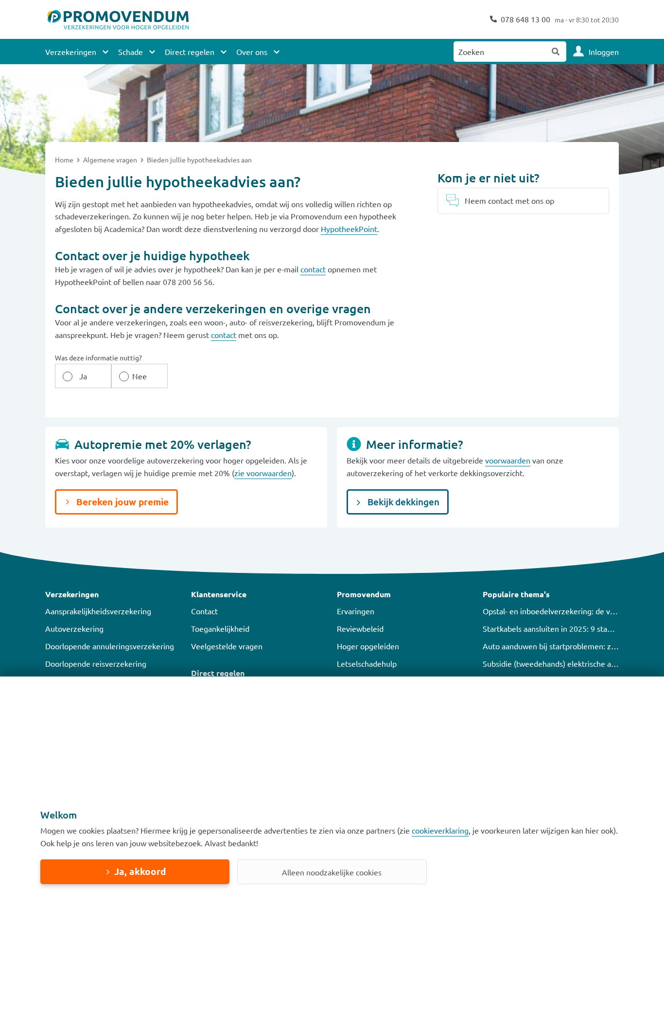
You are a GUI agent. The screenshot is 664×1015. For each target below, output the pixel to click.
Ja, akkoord (140, 871)
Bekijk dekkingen (402, 502)
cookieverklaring (440, 830)
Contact (204, 611)
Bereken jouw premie (121, 502)
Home (65, 159)
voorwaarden (507, 460)
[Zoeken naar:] (500, 51)
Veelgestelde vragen (226, 646)
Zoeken (556, 51)
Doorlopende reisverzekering (95, 663)
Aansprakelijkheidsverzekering (98, 611)
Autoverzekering (74, 628)
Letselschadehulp (367, 663)
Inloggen (604, 51)
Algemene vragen (111, 159)
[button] (113, 594)
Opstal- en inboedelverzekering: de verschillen (563, 611)
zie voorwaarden (263, 473)
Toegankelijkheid (220, 628)
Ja (83, 376)
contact (313, 269)
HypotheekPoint (349, 228)
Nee (139, 376)
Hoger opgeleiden (368, 646)
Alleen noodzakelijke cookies (332, 872)
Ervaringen (355, 611)
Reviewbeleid (360, 628)
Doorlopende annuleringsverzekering (109, 646)
